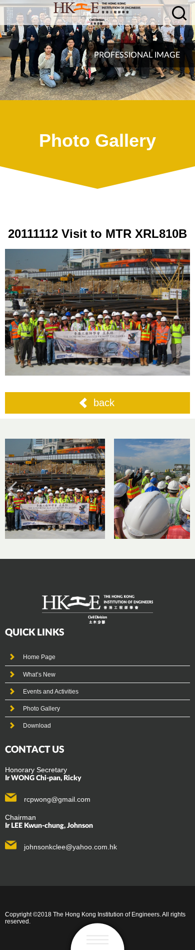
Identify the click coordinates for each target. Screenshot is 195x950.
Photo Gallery (41, 708)
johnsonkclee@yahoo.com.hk (70, 847)
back (104, 402)
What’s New (39, 674)
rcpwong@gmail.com (57, 799)
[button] (16, 489)
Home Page (39, 657)
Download (37, 725)
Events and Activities (50, 691)
